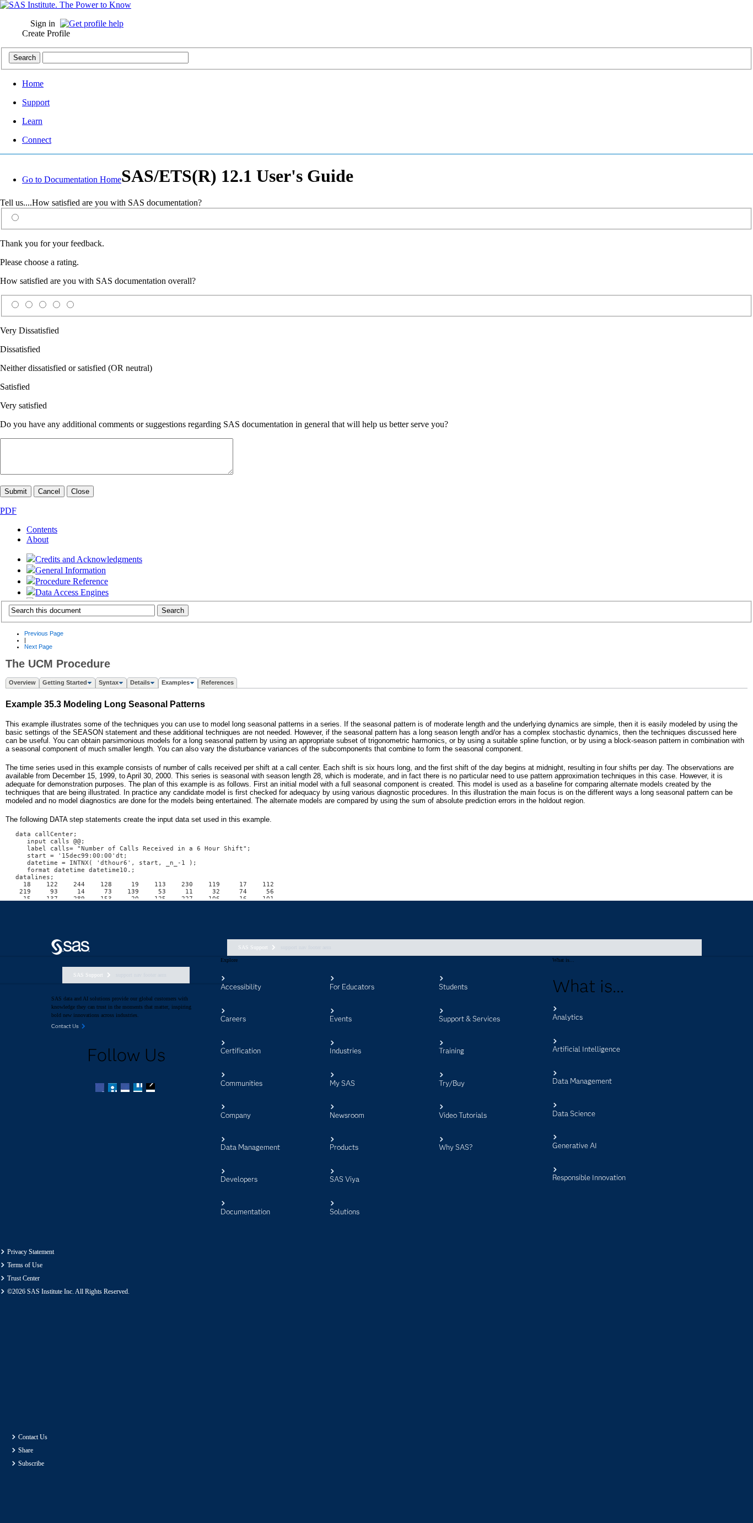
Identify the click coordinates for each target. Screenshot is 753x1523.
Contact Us (32, 1437)
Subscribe (31, 1463)
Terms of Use (24, 1265)
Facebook (100, 1088)
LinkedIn (126, 1088)
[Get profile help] (94, 23)
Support (36, 102)
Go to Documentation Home (71, 179)
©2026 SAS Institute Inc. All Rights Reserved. (68, 1291)
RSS (151, 1088)
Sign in (42, 23)
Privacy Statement (30, 1252)
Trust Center (23, 1278)
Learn (32, 121)
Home (33, 83)
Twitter (113, 1088)
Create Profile (46, 33)
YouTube (138, 1088)
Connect (36, 139)
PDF (8, 510)
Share (25, 1450)
